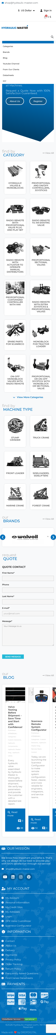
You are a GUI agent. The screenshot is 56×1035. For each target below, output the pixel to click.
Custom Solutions (14, 740)
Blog (5, 58)
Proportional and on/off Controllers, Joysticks (41, 187)
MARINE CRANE (15, 505)
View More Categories (30, 397)
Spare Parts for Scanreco (15, 342)
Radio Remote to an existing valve (41, 222)
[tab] (28, 397)
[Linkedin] (13, 877)
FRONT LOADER (15, 473)
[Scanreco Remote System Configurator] (38, 695)
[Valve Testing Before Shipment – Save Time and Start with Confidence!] (15, 695)
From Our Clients (11, 69)
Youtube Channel (11, 63)
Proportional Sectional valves (41, 262)
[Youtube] (5, 877)
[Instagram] (20, 877)
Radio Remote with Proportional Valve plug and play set (15, 225)
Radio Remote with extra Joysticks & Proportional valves (41, 307)
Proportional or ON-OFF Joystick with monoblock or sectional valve (41, 382)
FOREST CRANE (41, 505)
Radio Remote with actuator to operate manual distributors (15, 266)
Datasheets (8, 75)
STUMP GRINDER (15, 438)
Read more (12, 813)
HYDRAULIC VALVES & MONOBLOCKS (15, 185)
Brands (6, 52)
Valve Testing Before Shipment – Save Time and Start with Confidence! (15, 717)
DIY (4, 81)
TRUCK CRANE (41, 437)
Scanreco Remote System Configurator (39, 725)
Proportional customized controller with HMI (15, 301)
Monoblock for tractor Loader (41, 344)
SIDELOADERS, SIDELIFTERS (41, 474)
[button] (15, 101)
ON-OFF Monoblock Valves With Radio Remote (15, 380)
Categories (8, 46)
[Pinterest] (28, 877)
